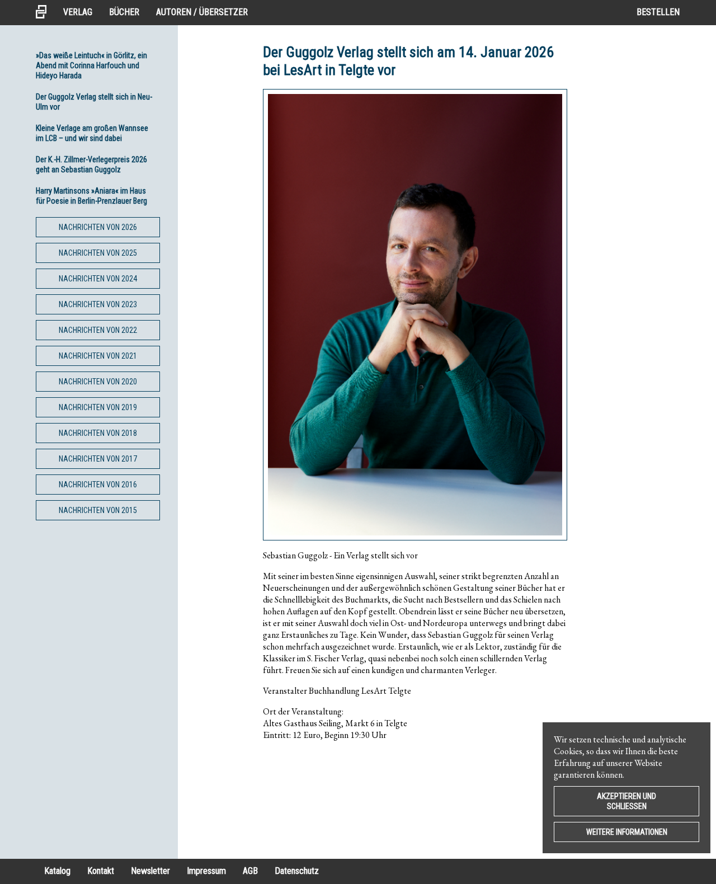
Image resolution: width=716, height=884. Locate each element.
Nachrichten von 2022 (98, 330)
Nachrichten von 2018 (98, 433)
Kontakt (100, 871)
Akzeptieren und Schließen (626, 801)
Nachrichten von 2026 (98, 227)
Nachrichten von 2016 (98, 484)
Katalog (57, 871)
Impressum (206, 871)
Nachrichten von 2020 (98, 381)
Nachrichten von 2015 (98, 510)
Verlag (77, 12)
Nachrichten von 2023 (98, 304)
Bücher (124, 12)
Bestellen (658, 12)
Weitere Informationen (626, 831)
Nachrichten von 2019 (98, 407)
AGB (250, 871)
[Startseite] (45, 12)
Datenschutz (297, 871)
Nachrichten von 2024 (98, 278)
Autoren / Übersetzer (202, 12)
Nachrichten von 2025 (98, 252)
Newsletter (150, 871)
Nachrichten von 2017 (98, 458)
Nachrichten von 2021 (98, 355)
